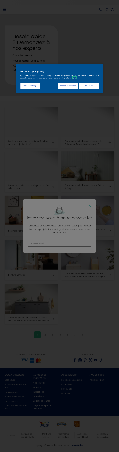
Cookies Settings (30, 86)
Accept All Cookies (68, 86)
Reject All (89, 86)
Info (74, 78)
